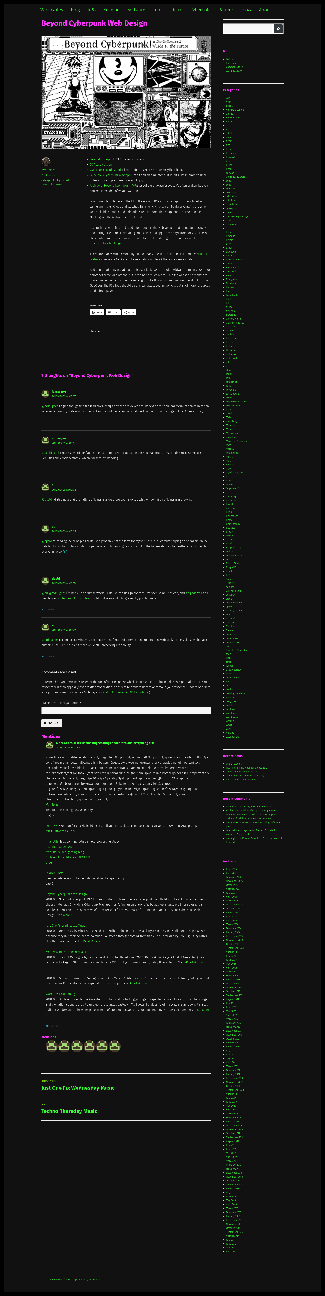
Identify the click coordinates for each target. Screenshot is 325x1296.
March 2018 (232, 1208)
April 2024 (231, 920)
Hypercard (62, 180)
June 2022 (231, 1007)
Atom (229, 137)
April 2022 (231, 1015)
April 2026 (231, 873)
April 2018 (231, 1204)
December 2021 (234, 1030)
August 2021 (232, 1046)
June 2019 (231, 1149)
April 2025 (231, 896)
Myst (228, 468)
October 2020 (233, 1086)
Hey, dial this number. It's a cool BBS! (246, 767)
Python (230, 535)
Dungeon (231, 251)
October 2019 (233, 1133)
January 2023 (233, 979)
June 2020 (231, 1101)
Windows (231, 713)
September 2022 (235, 995)
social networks (234, 602)
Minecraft (231, 425)
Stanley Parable (234, 610)
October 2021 (233, 1038)
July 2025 (231, 892)
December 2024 (234, 904)
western (230, 709)
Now (246, 9)
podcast (230, 527)
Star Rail (230, 618)
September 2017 (234, 1231)
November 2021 (234, 1034)
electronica (232, 271)
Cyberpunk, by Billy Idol (105, 170)
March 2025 (232, 900)
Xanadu (230, 732)
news (229, 480)
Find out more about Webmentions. (125, 692)
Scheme (111, 9)
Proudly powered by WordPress (83, 1279)
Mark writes (51, 9)
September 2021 (234, 1042)
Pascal (229, 504)
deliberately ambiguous (239, 216)
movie (229, 445)
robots (229, 571)
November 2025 (234, 881)
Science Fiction (234, 590)
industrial (231, 358)
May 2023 (231, 963)
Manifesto (52, 804)
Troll (228, 657)
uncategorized (234, 669)
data (228, 212)
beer (228, 149)
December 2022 (234, 983)
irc (227, 366)
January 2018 (233, 1216)
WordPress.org (234, 70)
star (52, 184)
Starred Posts (54, 873)
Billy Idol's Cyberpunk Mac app (110, 175)
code (228, 180)
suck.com (231, 634)
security (230, 594)
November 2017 (234, 1224)
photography (233, 523)
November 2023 (234, 940)
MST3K (229, 456)
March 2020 (232, 1113)
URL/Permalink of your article (61, 703)
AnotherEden (233, 117)
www (59, 184)
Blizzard (230, 157)
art (227, 125)
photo (229, 519)
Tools (158, 9)
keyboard (231, 389)
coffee (229, 184)
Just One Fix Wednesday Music (65, 925)
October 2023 (233, 944)
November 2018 (234, 1176)
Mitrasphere (232, 433)
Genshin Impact (235, 322)
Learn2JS (52, 826)
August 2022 (232, 999)
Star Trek (230, 622)
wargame (231, 701)
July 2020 (231, 1097)
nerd (228, 476)
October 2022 (233, 991)
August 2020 (232, 1093)
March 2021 (232, 1066)
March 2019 (232, 1160)
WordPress (232, 717)
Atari (228, 129)
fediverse (231, 291)
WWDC (229, 724)
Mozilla (230, 448)
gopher (230, 334)
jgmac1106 (59, 391)
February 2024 (233, 928)
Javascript (231, 381)
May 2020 (231, 1105)
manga (230, 409)
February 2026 (233, 877)
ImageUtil (52, 841)
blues (229, 165)
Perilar (229, 512)
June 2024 (231, 916)
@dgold (46, 453)
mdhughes (48, 169)
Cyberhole (200, 9)
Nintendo (231, 484)
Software (136, 9)
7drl (228, 98)
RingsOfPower (233, 567)
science (230, 586)
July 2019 (231, 1145)
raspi (229, 543)
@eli (56, 453)
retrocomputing (234, 555)
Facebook (231, 283)
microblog (231, 421)
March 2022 (232, 1019)
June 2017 (231, 1243)
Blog (75, 9)
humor (229, 346)
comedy (230, 188)
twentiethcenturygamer (239, 830)
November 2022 (234, 987)
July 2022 (231, 1003)
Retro (177, 9)
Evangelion (232, 279)
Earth (229, 255)
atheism (230, 133)
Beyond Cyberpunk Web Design (66, 894)
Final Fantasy (233, 295)
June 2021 (231, 1054)
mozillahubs (233, 452)
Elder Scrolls (233, 267)
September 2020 (235, 1090)
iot (227, 362)
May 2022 (231, 1011)
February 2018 (233, 1212)
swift (228, 646)
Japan (229, 374)
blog (228, 161)
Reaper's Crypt (234, 547)
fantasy (230, 287)
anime (229, 113)
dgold (56, 578)
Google (230, 330)
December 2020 (234, 1078)
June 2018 (231, 1196)
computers (232, 192)
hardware (231, 338)
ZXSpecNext (232, 736)
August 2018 (232, 1188)
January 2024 (233, 932)
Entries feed (232, 63)
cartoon (230, 172)
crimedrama (232, 196)
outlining (231, 496)
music (45, 184)
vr (227, 685)
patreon (230, 508)
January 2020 (233, 1121)
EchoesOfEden (234, 259)
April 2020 (231, 1109)
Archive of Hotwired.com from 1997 (113, 185)
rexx (228, 559)
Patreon (226, 9)
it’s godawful (193, 593)
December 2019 (234, 1125)
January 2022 (233, 1026)
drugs (229, 247)
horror (229, 342)
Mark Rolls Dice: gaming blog (65, 852)
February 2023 (233, 975)
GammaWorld (233, 318)
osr (227, 492)
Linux (229, 397)
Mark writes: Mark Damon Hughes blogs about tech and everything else (105, 743)
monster (230, 437)
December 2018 (234, 1172)
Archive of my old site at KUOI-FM (68, 857)
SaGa (229, 579)
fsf (227, 303)
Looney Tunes (233, 405)
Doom (229, 232)
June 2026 (231, 869)
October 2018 (233, 1180)
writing (230, 721)
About (265, 9)
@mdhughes (49, 406)
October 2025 (233, 884)
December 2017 (234, 1220)
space (229, 606)
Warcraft (230, 697)
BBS (228, 145)
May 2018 (231, 1200)
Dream (229, 239)
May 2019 (231, 1153)
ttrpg (228, 661)
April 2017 (231, 1251)
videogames (232, 677)
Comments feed (234, 67)
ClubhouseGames (235, 176)
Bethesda (231, 153)
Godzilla (230, 326)
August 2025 (232, 888)
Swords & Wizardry (236, 650)
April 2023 (231, 967)
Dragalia (230, 236)
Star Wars (231, 626)
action (229, 105)
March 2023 (232, 971)
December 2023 (234, 936)
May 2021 (231, 1058)
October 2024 (233, 908)
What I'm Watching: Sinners (241, 771)
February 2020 (233, 1117)
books (229, 168)
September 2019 (235, 1137)
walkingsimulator (235, 693)
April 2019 (231, 1157)
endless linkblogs (109, 243)
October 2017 (233, 1228)
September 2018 (235, 1184)
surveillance (233, 642)
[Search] (278, 28)
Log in (229, 59)
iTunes (229, 370)
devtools (230, 220)
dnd (228, 228)
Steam (229, 630)
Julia (228, 385)
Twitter (229, 665)
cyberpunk (48, 180)
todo (228, 654)
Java (228, 377)
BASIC (229, 141)
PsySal (229, 806)
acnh (229, 101)
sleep (229, 598)
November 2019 (234, 1129)
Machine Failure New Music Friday (245, 775)
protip (229, 531)
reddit (229, 551)
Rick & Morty (233, 563)
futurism (230, 310)
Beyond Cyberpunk (102, 159)
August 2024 (232, 912)
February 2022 (233, 1022)
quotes (230, 539)
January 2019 (233, 1168)
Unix (228, 673)
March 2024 (232, 924)
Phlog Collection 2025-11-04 (241, 779)
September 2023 (235, 948)
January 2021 (233, 1074)
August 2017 (232, 1235)
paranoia (231, 500)
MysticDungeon (234, 472)
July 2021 (230, 1050)
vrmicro (230, 689)
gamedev (231, 314)
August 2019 (232, 1141)
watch (229, 705)
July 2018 (231, 1192)
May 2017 (231, 1247)
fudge (229, 307)
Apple (229, 121)
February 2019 (233, 1164)
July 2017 (230, 1239)
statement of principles (73, 598)
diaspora (231, 224)
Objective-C (232, 488)
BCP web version (101, 164)
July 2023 (231, 955)
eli (53, 485)
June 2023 (231, 959)
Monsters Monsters (236, 441)
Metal (229, 417)
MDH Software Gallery (60, 831)
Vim (228, 681)
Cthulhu (230, 200)
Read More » (64, 915)
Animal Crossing (235, 109)
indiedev (231, 354)
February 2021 (233, 1070)
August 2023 (232, 952)
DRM (228, 243)
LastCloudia (232, 393)
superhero (232, 638)
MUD (228, 460)
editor (229, 263)
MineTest (231, 429)
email (229, 275)
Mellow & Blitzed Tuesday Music (67, 952)
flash (229, 299)
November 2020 (234, 1082)
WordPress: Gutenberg (60, 994)
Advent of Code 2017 (59, 847)
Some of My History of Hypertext (255, 806)
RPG (92, 9)
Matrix (229, 413)
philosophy (232, 515)
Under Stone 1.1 (234, 763)
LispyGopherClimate (237, 401)
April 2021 (231, 1062)
